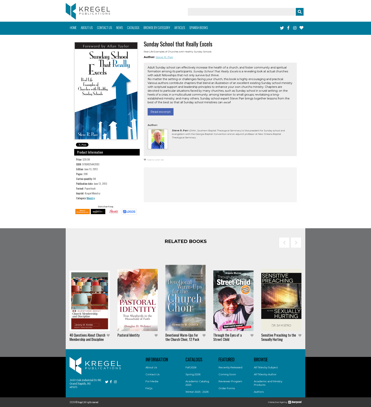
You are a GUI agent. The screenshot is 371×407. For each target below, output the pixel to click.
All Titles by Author (265, 374)
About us (87, 27)
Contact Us (152, 374)
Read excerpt (161, 112)
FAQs (149, 388)
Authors (259, 391)
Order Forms (227, 388)
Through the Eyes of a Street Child (227, 337)
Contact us (104, 27)
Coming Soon (227, 374)
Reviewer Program (230, 381)
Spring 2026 (193, 374)
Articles (179, 27)
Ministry (91, 198)
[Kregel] (88, 11)
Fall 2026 (191, 367)
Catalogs (133, 27)
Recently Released (230, 367)
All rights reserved (91, 402)
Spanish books (198, 27)
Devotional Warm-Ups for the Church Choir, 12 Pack (182, 337)
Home (73, 27)
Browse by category (157, 27)
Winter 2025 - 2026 (197, 391)
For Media (152, 381)
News (119, 27)
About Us (151, 367)
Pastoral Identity (128, 335)
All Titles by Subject (266, 367)
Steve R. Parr (164, 57)
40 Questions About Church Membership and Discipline (87, 337)
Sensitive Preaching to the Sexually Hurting (278, 337)
